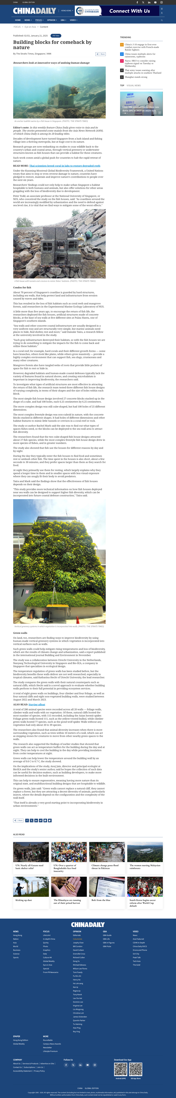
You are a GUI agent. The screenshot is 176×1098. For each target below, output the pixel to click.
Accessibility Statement (22, 1071)
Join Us (40, 1067)
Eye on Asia (30, 27)
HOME (18, 20)
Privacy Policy (39, 1071)
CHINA (15, 2)
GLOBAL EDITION (29, 2)
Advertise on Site (47, 1063)
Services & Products (30, 1063)
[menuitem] (66, 10)
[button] (123, 113)
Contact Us (17, 1067)
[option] (141, 104)
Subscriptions (29, 1067)
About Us (16, 1063)
